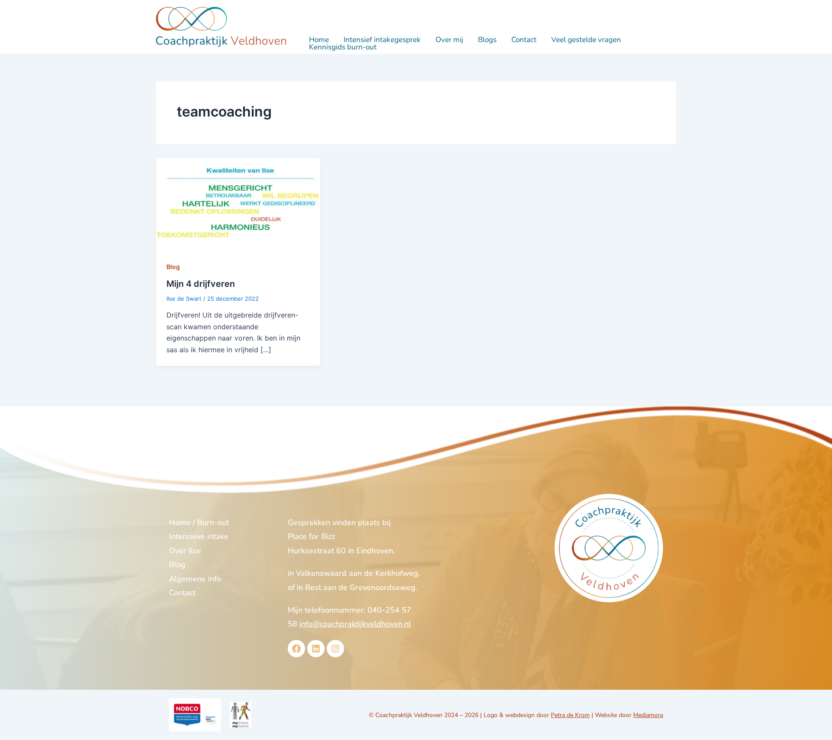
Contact (523, 39)
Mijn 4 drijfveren (200, 284)
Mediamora (648, 715)
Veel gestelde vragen (586, 39)
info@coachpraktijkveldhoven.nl (355, 624)
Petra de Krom (570, 715)
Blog (173, 266)
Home (319, 39)
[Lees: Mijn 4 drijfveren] (238, 203)
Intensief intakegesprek (382, 39)
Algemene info (195, 579)
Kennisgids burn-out (343, 47)
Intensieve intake (198, 536)
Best (313, 587)
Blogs (487, 39)
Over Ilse (185, 550)
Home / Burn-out (199, 522)
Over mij (449, 39)
